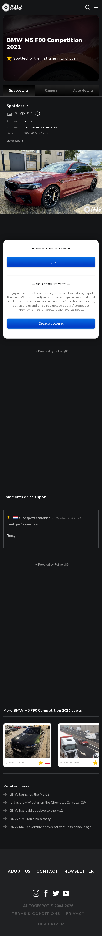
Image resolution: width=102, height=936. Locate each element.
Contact (47, 871)
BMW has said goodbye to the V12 (36, 810)
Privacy (75, 913)
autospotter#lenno (35, 518)
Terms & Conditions (36, 913)
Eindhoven (31, 127)
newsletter (79, 871)
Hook (28, 121)
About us (19, 871)
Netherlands (49, 127)
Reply (11, 536)
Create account (51, 323)
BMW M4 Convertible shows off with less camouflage (51, 827)
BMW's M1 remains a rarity (30, 819)
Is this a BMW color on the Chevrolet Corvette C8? (48, 802)
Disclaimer (51, 924)
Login (51, 262)
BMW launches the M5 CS (30, 794)
